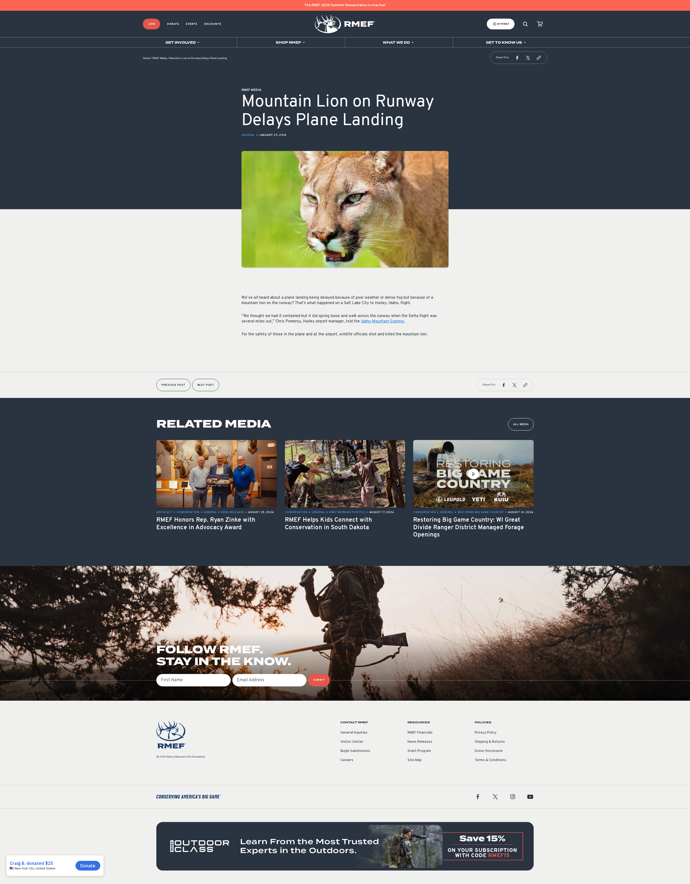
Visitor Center (351, 742)
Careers (346, 760)
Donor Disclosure (489, 751)
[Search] (525, 24)
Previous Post (173, 385)
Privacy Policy (485, 733)
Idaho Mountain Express (382, 321)
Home (146, 58)
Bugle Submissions (355, 751)
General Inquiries (353, 733)
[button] (517, 57)
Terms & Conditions (490, 760)
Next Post (205, 385)
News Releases (420, 742)
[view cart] (540, 24)
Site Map (415, 760)
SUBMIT (319, 680)
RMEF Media (159, 58)
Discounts (212, 24)
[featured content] (345, 846)
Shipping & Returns (490, 742)
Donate (173, 24)
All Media (521, 424)
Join (151, 24)
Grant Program (419, 751)
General (248, 135)
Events (191, 24)
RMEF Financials (420, 733)
